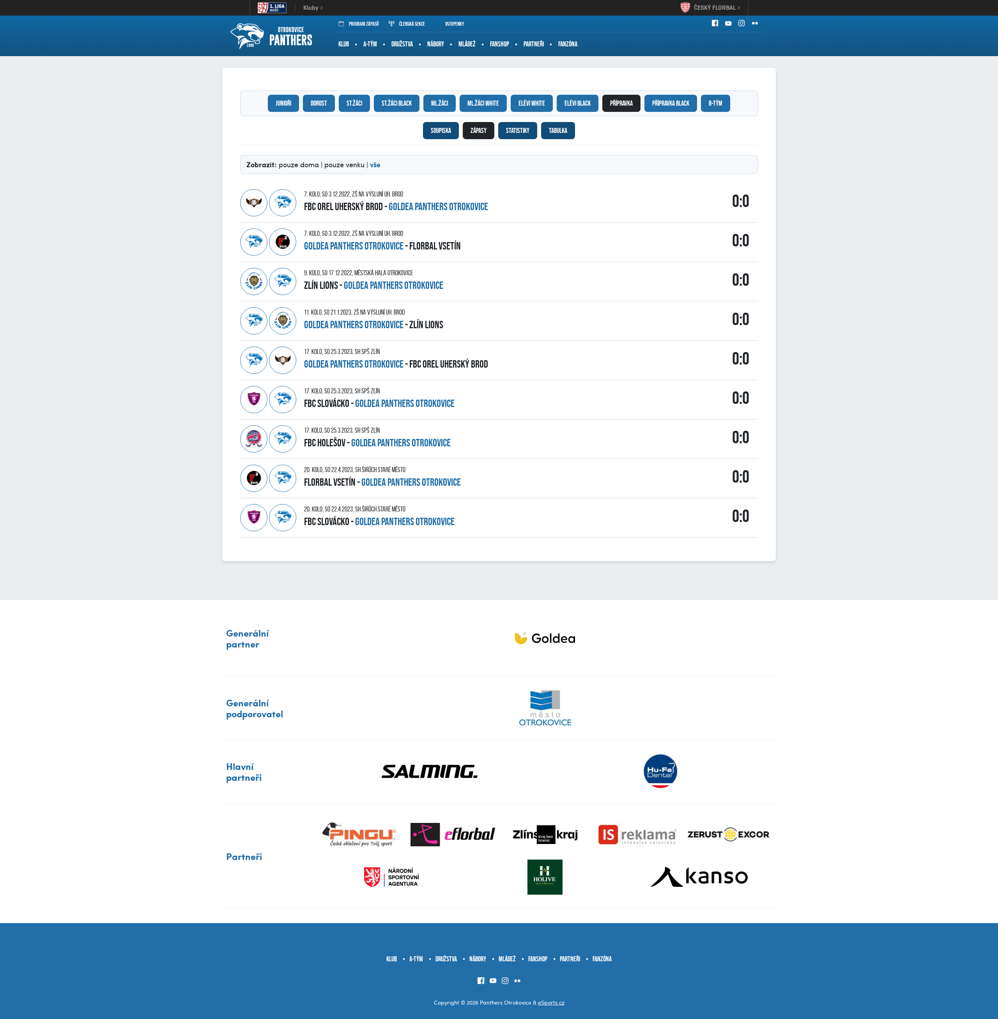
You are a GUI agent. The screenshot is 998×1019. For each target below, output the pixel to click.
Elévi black (577, 103)
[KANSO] (699, 877)
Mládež (467, 44)
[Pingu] (361, 835)
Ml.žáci (439, 103)
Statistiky (517, 130)
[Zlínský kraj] (545, 835)
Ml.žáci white (483, 103)
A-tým (370, 44)
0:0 (740, 201)
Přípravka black (670, 103)
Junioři (283, 103)
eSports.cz (551, 1002)
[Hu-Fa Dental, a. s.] (660, 771)
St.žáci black (397, 103)
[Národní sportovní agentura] (391, 877)
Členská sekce (412, 24)
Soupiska (441, 130)
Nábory (435, 44)
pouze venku (344, 164)
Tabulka (558, 130)
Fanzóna (567, 44)
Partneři (534, 44)
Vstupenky (454, 24)
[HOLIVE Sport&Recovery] (545, 877)
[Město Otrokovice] (545, 707)
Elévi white (531, 103)
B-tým (715, 103)
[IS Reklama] (637, 835)
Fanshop (499, 44)
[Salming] (430, 771)
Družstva (402, 44)
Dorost (319, 103)
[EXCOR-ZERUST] (729, 835)
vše (375, 164)
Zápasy (479, 130)
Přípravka (621, 103)
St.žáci (354, 103)
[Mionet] (545, 638)
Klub (343, 44)
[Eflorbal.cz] (453, 835)
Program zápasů (364, 24)
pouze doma (299, 164)
